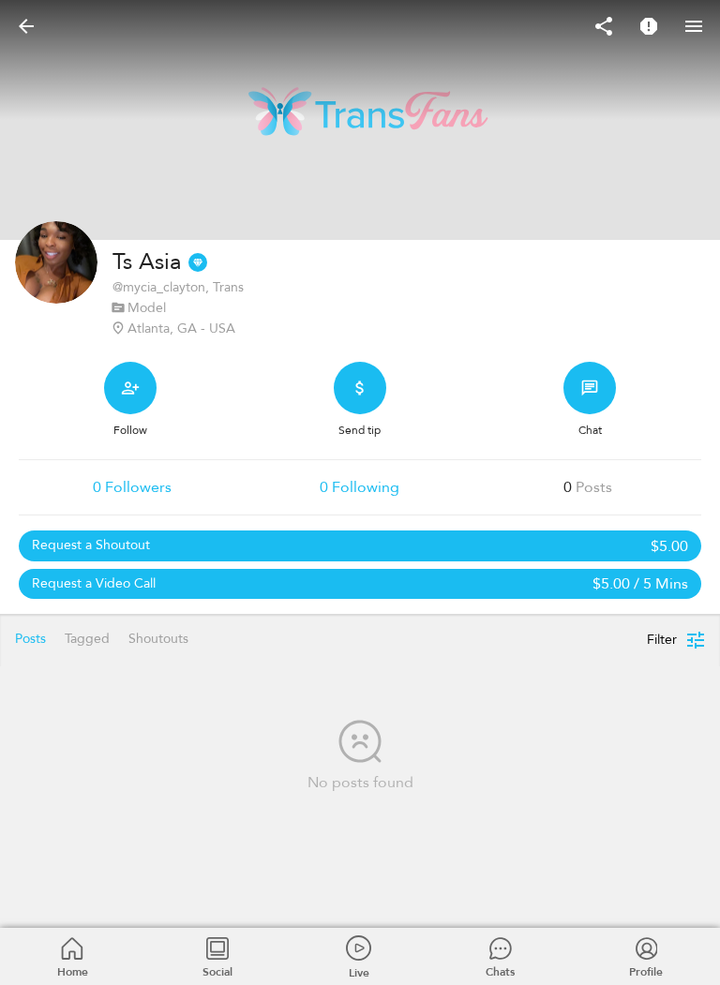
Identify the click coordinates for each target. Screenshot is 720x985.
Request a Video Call (360, 584)
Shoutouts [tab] (158, 639)
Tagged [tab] (87, 639)
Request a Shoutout (360, 546)
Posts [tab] (30, 639)
